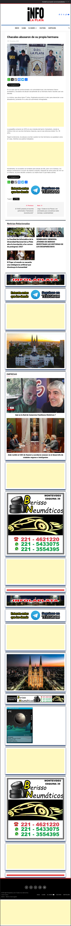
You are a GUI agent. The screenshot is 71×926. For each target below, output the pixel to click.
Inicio (17, 28)
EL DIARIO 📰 (32, 28)
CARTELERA (52, 28)
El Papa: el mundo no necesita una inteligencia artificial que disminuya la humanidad (19, 264)
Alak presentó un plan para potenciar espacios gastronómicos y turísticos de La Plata (51, 2)
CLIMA (24, 28)
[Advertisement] (35, 316)
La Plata (16, 199)
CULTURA (43, 28)
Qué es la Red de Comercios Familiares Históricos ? (35, 415)
